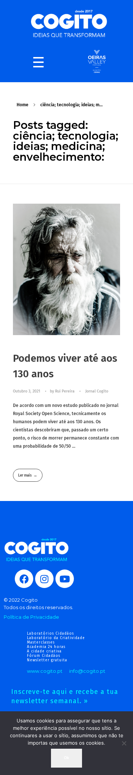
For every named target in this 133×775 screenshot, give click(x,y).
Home (22, 104)
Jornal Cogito (96, 391)
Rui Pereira (65, 391)
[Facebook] (24, 578)
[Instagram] (44, 578)
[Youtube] (64, 578)
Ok (66, 757)
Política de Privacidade (31, 617)
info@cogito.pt (87, 671)
